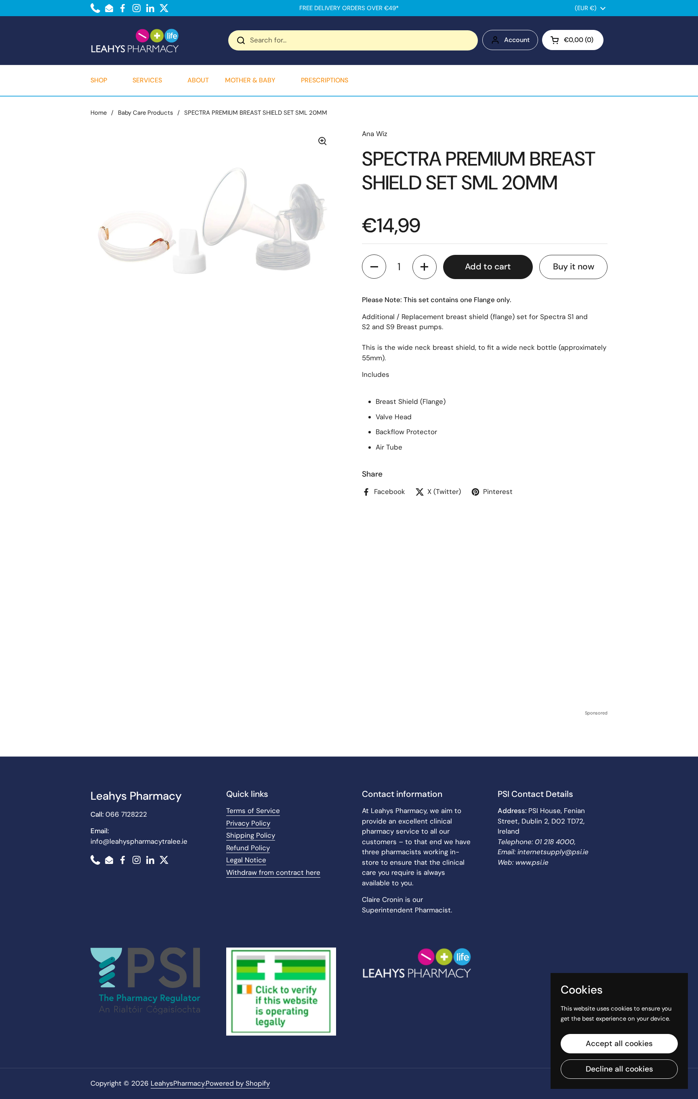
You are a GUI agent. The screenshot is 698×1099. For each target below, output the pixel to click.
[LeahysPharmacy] (134, 40)
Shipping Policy (250, 835)
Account (517, 40)
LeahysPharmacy (177, 1083)
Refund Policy (248, 847)
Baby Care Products (145, 113)
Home (98, 113)
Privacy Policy (248, 823)
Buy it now (573, 266)
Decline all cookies (619, 1069)
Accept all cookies (619, 1043)
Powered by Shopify (238, 1083)
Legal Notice (246, 859)
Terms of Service (253, 810)
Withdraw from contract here (273, 872)
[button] (572, 40)
